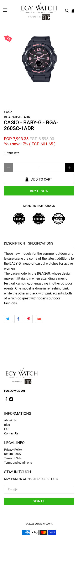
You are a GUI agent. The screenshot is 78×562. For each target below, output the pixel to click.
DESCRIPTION (14, 243)
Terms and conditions (18, 462)
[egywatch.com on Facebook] (6, 400)
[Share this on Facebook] (18, 319)
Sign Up (39, 501)
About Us (10, 420)
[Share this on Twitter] (8, 319)
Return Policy (12, 454)
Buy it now (39, 191)
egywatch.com (43, 523)
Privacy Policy (13, 449)
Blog (7, 424)
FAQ (7, 429)
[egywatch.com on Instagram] (11, 400)
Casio (8, 112)
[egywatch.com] (39, 11)
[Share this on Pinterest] (29, 319)
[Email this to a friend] (39, 319)
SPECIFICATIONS (40, 243)
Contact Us (11, 433)
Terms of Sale (12, 458)
